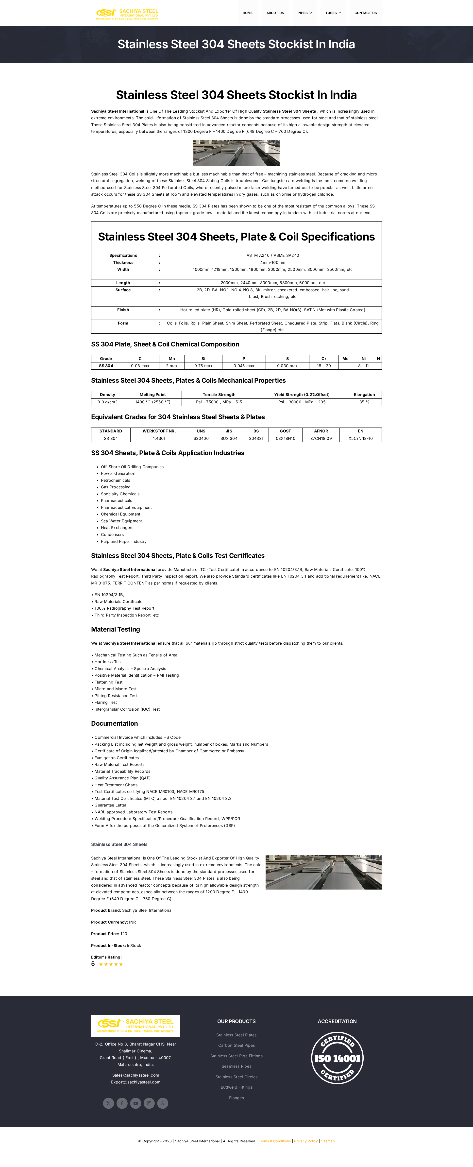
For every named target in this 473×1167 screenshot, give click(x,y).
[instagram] (149, 1103)
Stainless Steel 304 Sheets (289, 111)
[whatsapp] (162, 1103)
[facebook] (122, 1103)
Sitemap (328, 1141)
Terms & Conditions (275, 1141)
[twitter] (108, 1103)
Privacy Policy (306, 1141)
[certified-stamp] (337, 1033)
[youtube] (135, 1103)
